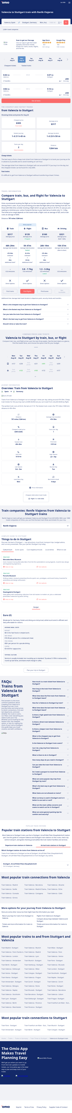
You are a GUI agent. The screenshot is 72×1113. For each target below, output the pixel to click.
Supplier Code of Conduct (58, 1107)
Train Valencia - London (10, 956)
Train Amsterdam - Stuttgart (11, 982)
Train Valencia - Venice (55, 956)
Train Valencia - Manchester (11, 1007)
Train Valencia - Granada (10, 893)
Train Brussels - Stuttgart (33, 990)
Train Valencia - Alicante (55, 885)
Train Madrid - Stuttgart (10, 948)
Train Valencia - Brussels (55, 965)
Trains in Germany (21, 1038)
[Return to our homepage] (5, 3)
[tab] (10, 65)
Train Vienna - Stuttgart (10, 977)
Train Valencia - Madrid (10, 885)
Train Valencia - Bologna (10, 986)
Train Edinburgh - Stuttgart (34, 999)
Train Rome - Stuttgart (55, 986)
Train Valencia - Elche (54, 889)
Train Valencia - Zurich (55, 982)
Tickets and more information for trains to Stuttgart (52, 925)
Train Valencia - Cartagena (33, 893)
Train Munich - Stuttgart (32, 961)
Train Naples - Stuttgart (55, 977)
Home (4, 1038)
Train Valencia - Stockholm (11, 994)
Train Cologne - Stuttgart (33, 973)
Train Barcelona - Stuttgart (33, 994)
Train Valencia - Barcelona (33, 885)
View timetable (18, 150)
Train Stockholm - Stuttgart (57, 973)
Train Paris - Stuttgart (55, 961)
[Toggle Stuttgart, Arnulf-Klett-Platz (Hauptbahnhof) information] (68, 865)
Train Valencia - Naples (9, 990)
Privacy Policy (41, 1107)
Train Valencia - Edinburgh (11, 969)
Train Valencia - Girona (9, 898)
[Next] (67, 59)
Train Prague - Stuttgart (55, 999)
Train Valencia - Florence (33, 1003)
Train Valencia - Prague (32, 977)
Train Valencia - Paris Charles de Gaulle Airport (18, 952)
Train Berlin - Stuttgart (9, 965)
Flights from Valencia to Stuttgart (48, 916)
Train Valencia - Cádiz (54, 893)
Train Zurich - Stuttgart (32, 982)
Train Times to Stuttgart (38, 1038)
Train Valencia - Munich (32, 948)
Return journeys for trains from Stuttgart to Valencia (17, 917)
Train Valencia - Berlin (9, 1003)
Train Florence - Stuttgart (33, 1007)
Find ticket (18, 126)
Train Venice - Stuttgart (10, 973)
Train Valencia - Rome (32, 986)
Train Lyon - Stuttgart (9, 999)
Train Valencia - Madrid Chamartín (36, 889)
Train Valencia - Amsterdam (11, 961)
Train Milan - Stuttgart (55, 948)
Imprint (18, 1107)
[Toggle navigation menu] (69, 3)
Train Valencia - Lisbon (55, 994)
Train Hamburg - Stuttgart (33, 965)
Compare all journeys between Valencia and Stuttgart (52, 920)
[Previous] (7, 356)
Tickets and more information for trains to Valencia (17, 925)
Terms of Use (29, 1107)
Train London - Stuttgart (55, 969)
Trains (10, 1038)
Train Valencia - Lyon (31, 956)
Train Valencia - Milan (31, 969)
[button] (43, 22)
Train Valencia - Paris (54, 952)
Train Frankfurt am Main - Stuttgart (36, 1025)
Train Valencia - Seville (9, 889)
